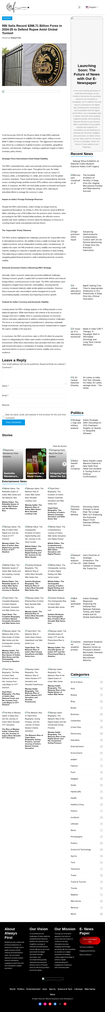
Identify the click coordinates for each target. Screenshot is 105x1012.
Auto (73, 688)
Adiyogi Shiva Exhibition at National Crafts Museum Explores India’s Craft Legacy (85, 164)
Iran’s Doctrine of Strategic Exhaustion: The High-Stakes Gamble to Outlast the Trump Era (92, 562)
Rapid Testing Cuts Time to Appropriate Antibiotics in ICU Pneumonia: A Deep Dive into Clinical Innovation (93, 292)
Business (7, 18)
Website (5, 405)
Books (73, 708)
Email (5, 395)
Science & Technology (81, 849)
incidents (75, 817)
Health (74, 798)
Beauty (74, 695)
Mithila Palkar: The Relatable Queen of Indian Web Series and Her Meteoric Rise (10, 506)
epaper (74, 759)
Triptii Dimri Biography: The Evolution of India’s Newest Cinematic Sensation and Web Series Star (56, 513)
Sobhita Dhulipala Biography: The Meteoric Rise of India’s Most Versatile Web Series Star (34, 585)
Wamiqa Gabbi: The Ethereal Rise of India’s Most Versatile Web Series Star (34, 614)
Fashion (74, 766)
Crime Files (76, 727)
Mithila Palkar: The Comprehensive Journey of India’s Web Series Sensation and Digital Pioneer (56, 548)
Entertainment (77, 746)
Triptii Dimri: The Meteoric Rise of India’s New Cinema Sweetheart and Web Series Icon (34, 651)
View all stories (60, 446)
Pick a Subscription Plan (90, 940)
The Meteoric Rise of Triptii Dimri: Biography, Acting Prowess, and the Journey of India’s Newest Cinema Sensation (34, 741)
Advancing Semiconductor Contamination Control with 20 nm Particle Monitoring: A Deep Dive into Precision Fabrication (92, 241)
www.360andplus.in (66, 999)
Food (73, 772)
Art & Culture (77, 682)
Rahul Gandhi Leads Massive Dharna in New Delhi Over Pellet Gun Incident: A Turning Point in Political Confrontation (92, 468)
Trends (74, 888)
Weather (74, 894)
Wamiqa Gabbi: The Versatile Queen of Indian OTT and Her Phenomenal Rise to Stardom (56, 651)
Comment (7, 367)
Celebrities (76, 720)
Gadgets (74, 778)
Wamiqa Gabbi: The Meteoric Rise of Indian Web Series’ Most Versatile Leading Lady (33, 509)
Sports (74, 856)
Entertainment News (14, 481)
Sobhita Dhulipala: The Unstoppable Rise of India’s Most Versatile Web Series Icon (56, 618)
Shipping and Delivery (87, 951)
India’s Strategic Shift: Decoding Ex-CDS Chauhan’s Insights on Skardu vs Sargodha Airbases (92, 427)
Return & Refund (85, 955)
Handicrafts (76, 791)
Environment (76, 753)
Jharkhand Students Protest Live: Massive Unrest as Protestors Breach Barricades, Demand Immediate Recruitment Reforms (92, 651)
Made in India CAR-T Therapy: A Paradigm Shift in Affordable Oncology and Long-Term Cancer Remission (93, 337)
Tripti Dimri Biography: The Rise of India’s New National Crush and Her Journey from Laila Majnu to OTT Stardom (11, 698)
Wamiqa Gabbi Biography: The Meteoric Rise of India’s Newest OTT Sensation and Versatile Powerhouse (33, 695)
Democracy (76, 733)
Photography (76, 836)
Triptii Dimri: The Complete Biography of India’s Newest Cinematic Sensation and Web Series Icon (11, 618)
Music (73, 830)
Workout (74, 907)
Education (75, 740)
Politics (74, 843)
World (73, 914)
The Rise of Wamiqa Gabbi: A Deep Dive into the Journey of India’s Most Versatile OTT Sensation (11, 733)
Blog (73, 701)
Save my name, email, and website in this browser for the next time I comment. (35, 416)
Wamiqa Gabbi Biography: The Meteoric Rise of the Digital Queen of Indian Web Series (56, 690)
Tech (73, 862)
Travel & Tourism (78, 882)
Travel (73, 875)
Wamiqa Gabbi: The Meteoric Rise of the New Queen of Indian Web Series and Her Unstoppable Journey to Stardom (11, 656)
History (74, 811)
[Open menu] (79, 7)
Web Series (76, 901)
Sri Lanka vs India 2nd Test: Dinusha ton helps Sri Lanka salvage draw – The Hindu (92, 382)
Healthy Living (77, 804)
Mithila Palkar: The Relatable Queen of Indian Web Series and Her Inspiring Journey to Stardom (10, 585)
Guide (73, 785)
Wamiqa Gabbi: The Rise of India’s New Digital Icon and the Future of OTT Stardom (10, 547)
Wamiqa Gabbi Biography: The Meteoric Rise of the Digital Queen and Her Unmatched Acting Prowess (56, 737)
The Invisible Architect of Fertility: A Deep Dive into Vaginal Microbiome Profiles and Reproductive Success (92, 183)
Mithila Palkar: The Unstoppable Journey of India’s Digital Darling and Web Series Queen (56, 585)
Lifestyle (74, 824)
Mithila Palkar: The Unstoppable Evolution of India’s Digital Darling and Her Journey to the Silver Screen (33, 551)
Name (5, 386)
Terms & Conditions (86, 947)
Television (75, 869)
